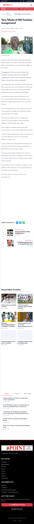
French (3, 471)
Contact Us (4, 487)
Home (3, 14)
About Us (3, 485)
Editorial (3, 466)
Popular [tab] (17, 393)
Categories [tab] (27, 393)
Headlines (4, 462)
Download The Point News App (9, 492)
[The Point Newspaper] (23, 1)
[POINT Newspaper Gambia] (21, 1)
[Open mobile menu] (31, 4)
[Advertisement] (17, 199)
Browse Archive (17, 509)
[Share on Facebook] (17, 222)
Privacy (15, 520)
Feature (3, 476)
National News (5, 464)
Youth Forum (4, 478)
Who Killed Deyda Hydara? (8, 490)
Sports (3, 469)
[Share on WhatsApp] (23, 222)
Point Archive (30, 1)
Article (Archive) (8, 14)
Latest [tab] (6, 393)
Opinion (3, 473)
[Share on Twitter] (20, 222)
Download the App (18, 504)
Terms (19, 520)
